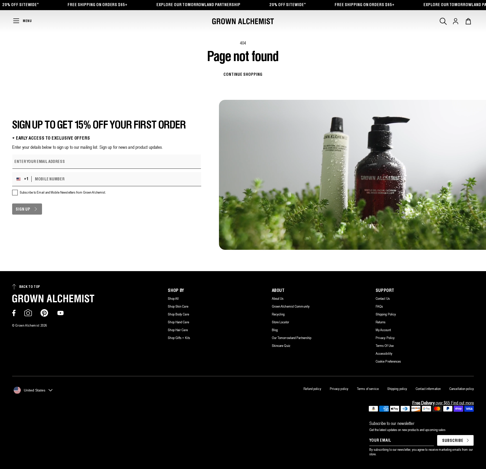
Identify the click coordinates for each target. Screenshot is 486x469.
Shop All (173, 298)
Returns (381, 322)
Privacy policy (339, 389)
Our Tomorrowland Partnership (292, 338)
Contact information (428, 389)
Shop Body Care (178, 314)
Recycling (278, 314)
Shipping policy (397, 389)
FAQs (379, 306)
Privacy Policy (385, 338)
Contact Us (383, 298)
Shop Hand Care (178, 322)
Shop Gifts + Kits (179, 338)
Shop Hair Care (178, 330)
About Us (278, 298)
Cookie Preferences (388, 361)
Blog (275, 330)
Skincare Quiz (281, 346)
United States (34, 390)
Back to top (29, 287)
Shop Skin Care (178, 306)
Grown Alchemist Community (291, 306)
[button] (443, 21)
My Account (383, 330)
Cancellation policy (461, 389)
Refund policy (312, 389)
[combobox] (23, 179)
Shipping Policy (386, 314)
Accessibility (384, 353)
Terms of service (368, 389)
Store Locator (280, 322)
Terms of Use (385, 346)
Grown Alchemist (27, 325)
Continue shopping (243, 75)
